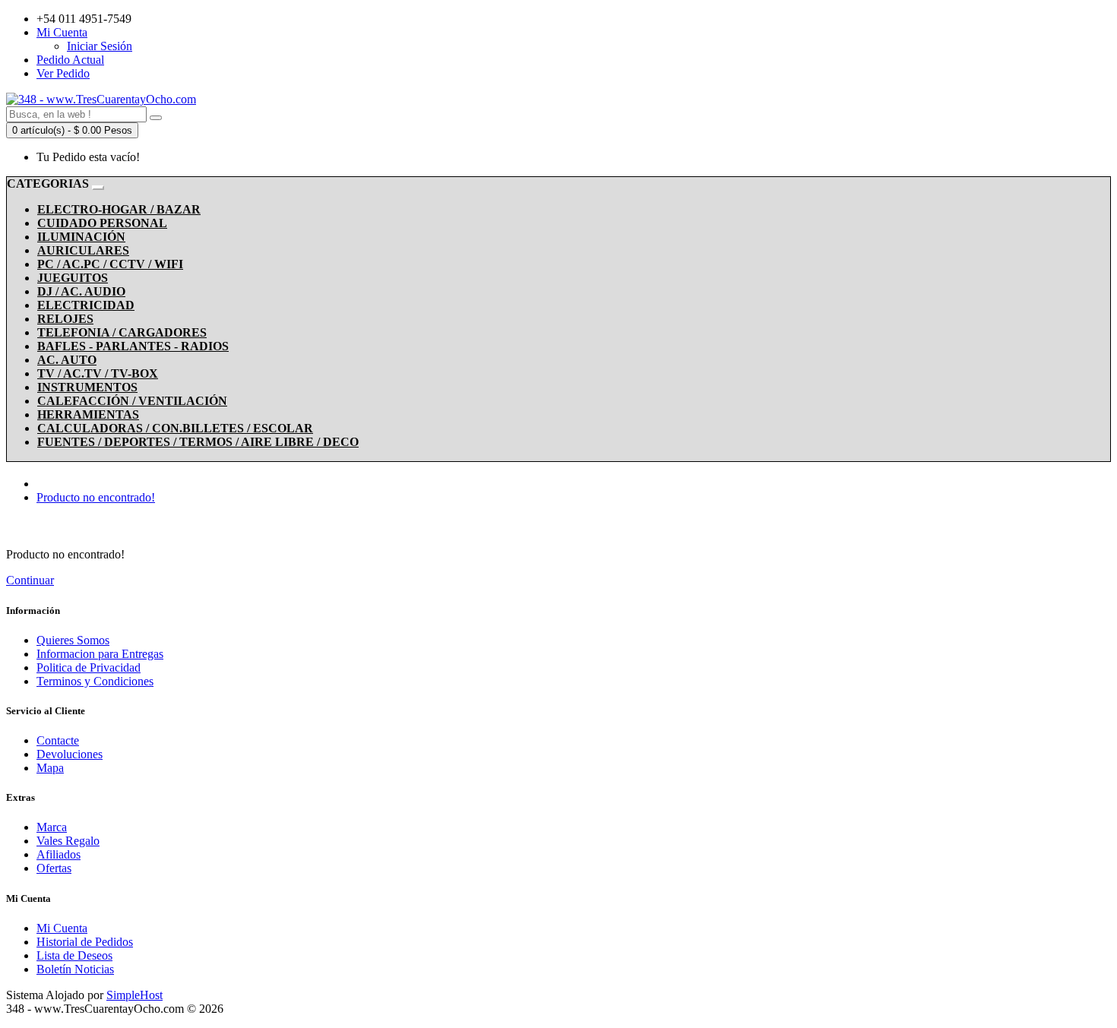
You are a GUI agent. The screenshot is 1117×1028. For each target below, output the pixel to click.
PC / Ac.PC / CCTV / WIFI (110, 264)
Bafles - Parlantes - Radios (133, 346)
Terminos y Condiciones (94, 681)
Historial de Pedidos (84, 941)
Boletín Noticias (75, 969)
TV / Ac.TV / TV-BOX (97, 373)
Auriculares (83, 250)
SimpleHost (134, 994)
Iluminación (81, 236)
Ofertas (53, 868)
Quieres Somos (72, 640)
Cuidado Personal (102, 223)
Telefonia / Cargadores (122, 332)
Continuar (30, 580)
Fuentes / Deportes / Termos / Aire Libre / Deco (198, 441)
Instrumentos (87, 387)
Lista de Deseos (74, 955)
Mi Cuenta (61, 928)
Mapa (50, 767)
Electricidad (85, 305)
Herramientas (88, 414)
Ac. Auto (67, 359)
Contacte (57, 740)
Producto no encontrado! (95, 497)
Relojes (65, 318)
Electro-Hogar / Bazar (119, 209)
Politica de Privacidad (88, 667)
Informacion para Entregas (99, 653)
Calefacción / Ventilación (132, 400)
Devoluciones (69, 754)
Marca (51, 827)
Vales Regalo (68, 840)
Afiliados (58, 854)
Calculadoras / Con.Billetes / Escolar (175, 428)
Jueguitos (72, 277)
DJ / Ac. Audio (81, 291)
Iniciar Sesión (99, 46)
